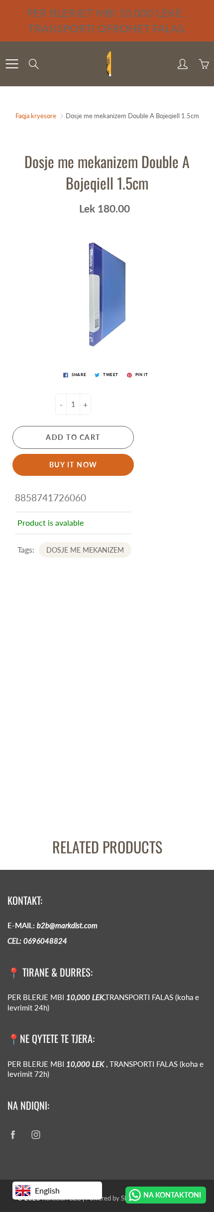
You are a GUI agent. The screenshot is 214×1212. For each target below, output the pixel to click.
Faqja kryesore (35, 116)
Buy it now (73, 464)
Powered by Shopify (114, 1198)
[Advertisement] (107, 716)
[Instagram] (35, 1134)
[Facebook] (12, 1134)
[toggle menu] (11, 63)
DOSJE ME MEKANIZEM (85, 550)
